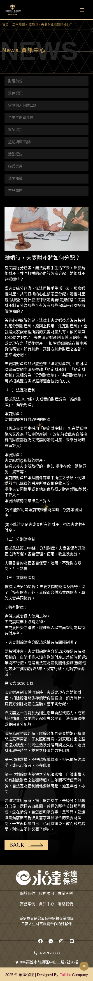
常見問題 (15, 191)
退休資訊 (15, 93)
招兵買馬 (15, 166)
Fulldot (65, 975)
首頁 (5, 24)
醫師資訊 (15, 130)
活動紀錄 (15, 154)
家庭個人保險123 (22, 105)
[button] (82, 10)
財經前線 (15, 81)
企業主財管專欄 (20, 117)
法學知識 (18, 24)
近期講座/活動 (19, 142)
